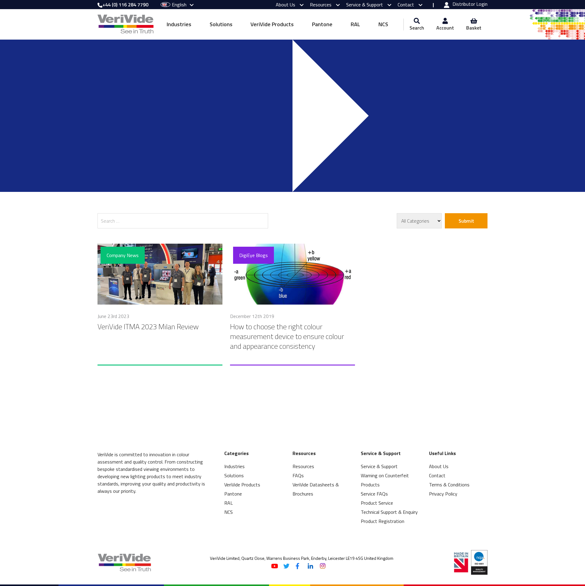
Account (445, 27)
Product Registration (382, 521)
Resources (321, 4)
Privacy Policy (443, 493)
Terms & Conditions (449, 484)
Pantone (322, 24)
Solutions (221, 24)
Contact (406, 4)
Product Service (377, 503)
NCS (383, 24)
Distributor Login (470, 5)
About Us (286, 4)
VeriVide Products (272, 24)
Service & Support (365, 4)
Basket (473, 27)
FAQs (298, 475)
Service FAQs (374, 493)
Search (417, 27)
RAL (355, 24)
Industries (179, 24)
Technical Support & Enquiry (389, 512)
